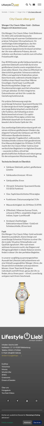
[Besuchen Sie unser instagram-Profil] (36, 400)
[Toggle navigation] (39, 4)
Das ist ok (37, 422)
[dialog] (22, 419)
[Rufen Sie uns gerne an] (30, 5)
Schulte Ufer (6, 372)
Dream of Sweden (8, 380)
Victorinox (6, 366)
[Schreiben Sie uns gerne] (34, 5)
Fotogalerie (6, 390)
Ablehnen (27, 422)
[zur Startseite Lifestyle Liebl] (22, 336)
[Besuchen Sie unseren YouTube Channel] (27, 400)
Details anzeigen (7, 422)
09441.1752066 (14, 350)
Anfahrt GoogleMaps (10, 355)
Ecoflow (5, 364)
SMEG (4, 375)
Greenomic (6, 377)
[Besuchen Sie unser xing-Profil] (17, 400)
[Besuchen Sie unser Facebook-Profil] (8, 400)
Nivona (4, 369)
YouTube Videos (8, 393)
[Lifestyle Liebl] (10, 4)
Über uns (5, 387)
